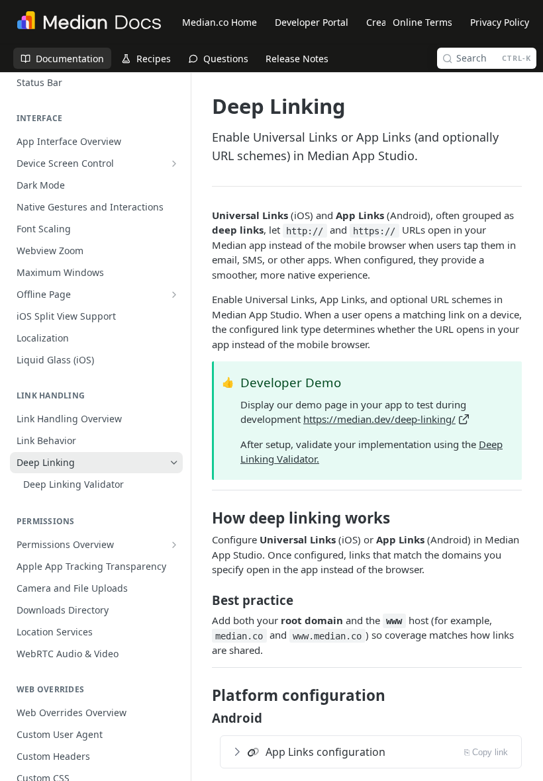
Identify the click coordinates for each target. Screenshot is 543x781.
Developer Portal (311, 22)
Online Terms (422, 22)
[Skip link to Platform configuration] (203, 695)
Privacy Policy (499, 22)
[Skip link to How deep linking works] (203, 518)
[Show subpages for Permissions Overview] (174, 544)
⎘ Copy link (486, 752)
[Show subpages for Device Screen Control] (174, 163)
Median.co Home (219, 22)
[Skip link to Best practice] (203, 599)
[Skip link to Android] (203, 718)
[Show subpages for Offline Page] (174, 294)
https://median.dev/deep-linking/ (379, 419)
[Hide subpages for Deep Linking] (174, 462)
